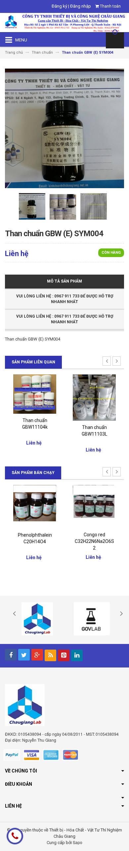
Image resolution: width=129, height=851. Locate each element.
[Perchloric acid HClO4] (98, 506)
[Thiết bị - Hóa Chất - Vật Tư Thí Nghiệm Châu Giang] (64, 22)
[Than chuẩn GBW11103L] (38, 397)
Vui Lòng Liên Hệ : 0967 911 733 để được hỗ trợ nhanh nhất (64, 299)
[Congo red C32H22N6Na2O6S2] (38, 506)
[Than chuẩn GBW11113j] (98, 393)
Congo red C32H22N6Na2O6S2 (38, 541)
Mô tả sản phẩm (64, 281)
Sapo (77, 842)
